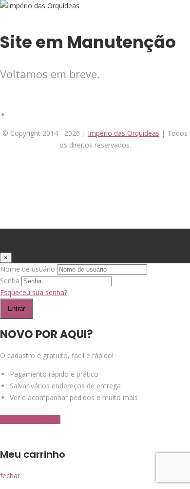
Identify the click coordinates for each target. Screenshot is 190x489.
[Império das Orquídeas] (39, 5)
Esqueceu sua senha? (33, 292)
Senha (9, 280)
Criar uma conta (30, 419)
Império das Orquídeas (123, 133)
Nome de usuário (27, 269)
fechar (10, 475)
